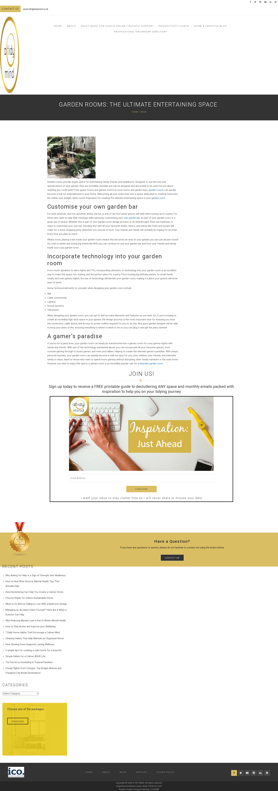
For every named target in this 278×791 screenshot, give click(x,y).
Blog (123, 772)
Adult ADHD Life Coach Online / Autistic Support (117, 26)
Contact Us (10, 8)
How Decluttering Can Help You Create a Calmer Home (34, 592)
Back (143, 112)
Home (58, 26)
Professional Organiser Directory (140, 31)
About (106, 772)
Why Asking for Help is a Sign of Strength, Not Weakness (35, 575)
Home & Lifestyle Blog (210, 26)
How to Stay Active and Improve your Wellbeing (30, 626)
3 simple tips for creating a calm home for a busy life (33, 650)
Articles (141, 772)
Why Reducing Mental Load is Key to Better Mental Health (35, 620)
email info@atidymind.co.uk (35, 9)
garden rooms (156, 190)
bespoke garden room (151, 363)
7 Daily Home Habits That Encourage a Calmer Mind (32, 632)
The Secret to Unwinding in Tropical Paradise (28, 662)
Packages (18, 721)
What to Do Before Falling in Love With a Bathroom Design (36, 603)
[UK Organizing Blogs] (19, 539)
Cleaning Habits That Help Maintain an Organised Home (34, 638)
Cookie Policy (165, 772)
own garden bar (132, 217)
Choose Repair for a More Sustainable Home (29, 598)
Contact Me (172, 558)
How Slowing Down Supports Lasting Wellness (30, 644)
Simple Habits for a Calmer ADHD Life (25, 656)
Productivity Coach (174, 26)
